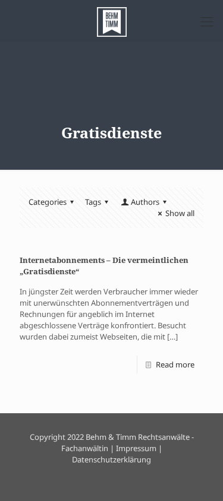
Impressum (136, 448)
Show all (179, 213)
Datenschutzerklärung (111, 459)
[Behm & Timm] (111, 21)
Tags (93, 201)
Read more (175, 364)
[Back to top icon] (198, 476)
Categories (48, 201)
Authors (145, 201)
